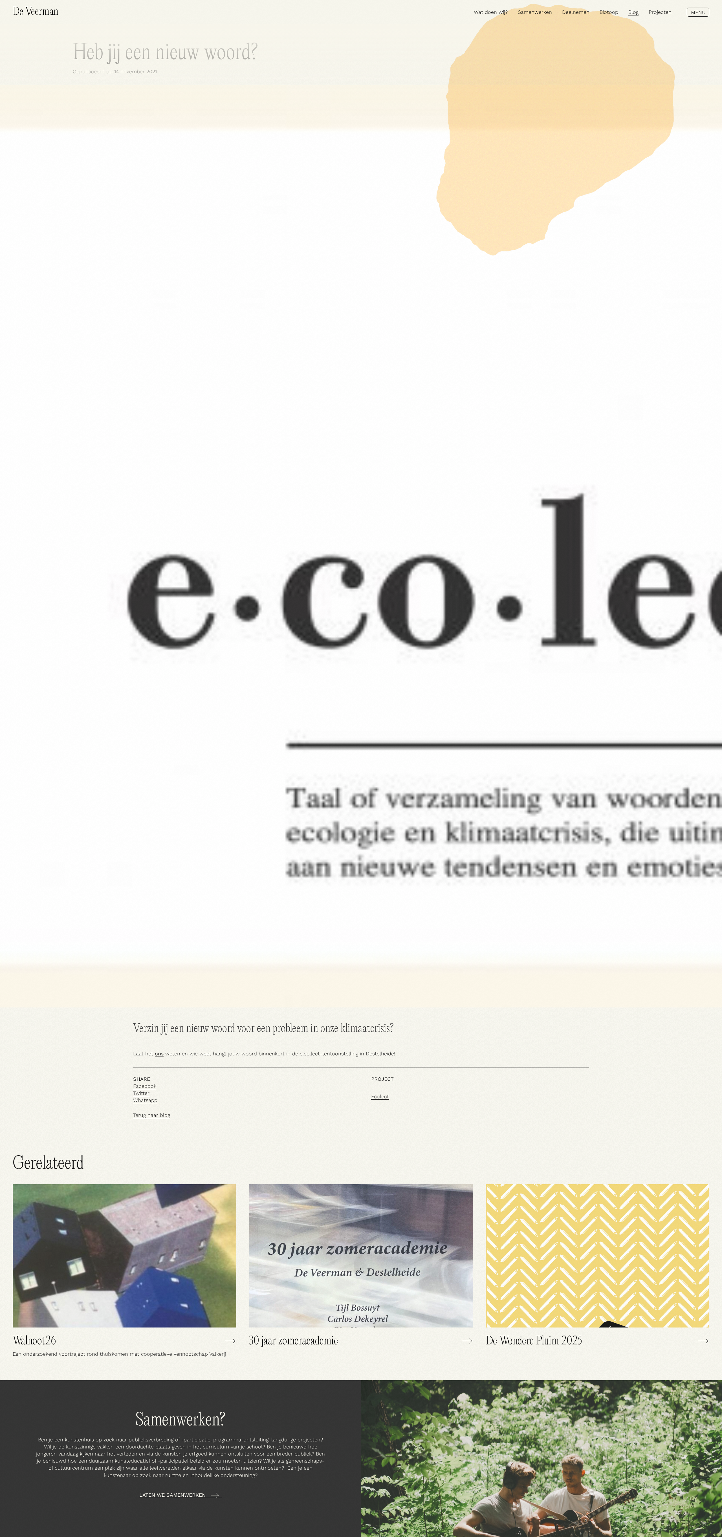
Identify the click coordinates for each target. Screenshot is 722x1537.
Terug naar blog (151, 1115)
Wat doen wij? (491, 12)
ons (159, 1054)
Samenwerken (535, 12)
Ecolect (380, 1096)
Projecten (660, 12)
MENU (698, 12)
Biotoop (609, 12)
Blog (633, 12)
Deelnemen (575, 12)
